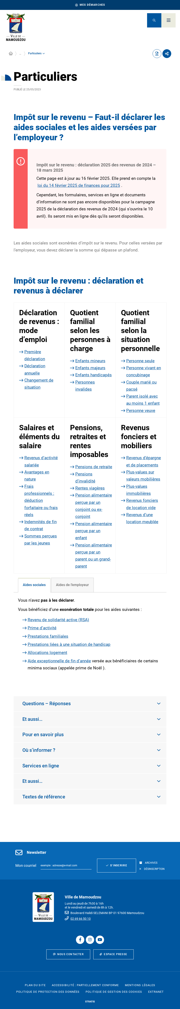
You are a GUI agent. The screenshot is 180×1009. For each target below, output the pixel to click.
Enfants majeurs (90, 367)
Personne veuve (140, 410)
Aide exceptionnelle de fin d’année (59, 660)
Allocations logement (47, 652)
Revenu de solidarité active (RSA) (58, 619)
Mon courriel (25, 865)
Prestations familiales (48, 636)
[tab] (34, 585)
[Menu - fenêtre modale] (168, 20)
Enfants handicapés (93, 374)
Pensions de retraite (93, 466)
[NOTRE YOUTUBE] (99, 939)
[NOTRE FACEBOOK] (80, 939)
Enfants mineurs (90, 360)
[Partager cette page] (166, 53)
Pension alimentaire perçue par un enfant (93, 531)
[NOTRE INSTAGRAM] (90, 939)
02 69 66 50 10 (80, 918)
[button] (154, 20)
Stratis (90, 1001)
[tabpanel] (90, 639)
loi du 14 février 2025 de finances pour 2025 (79, 185)
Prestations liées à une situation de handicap (69, 644)
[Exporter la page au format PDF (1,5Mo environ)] (157, 53)
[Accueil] (11, 53)
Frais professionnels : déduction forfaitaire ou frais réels (41, 500)
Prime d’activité (42, 627)
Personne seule (140, 360)
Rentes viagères (90, 488)
